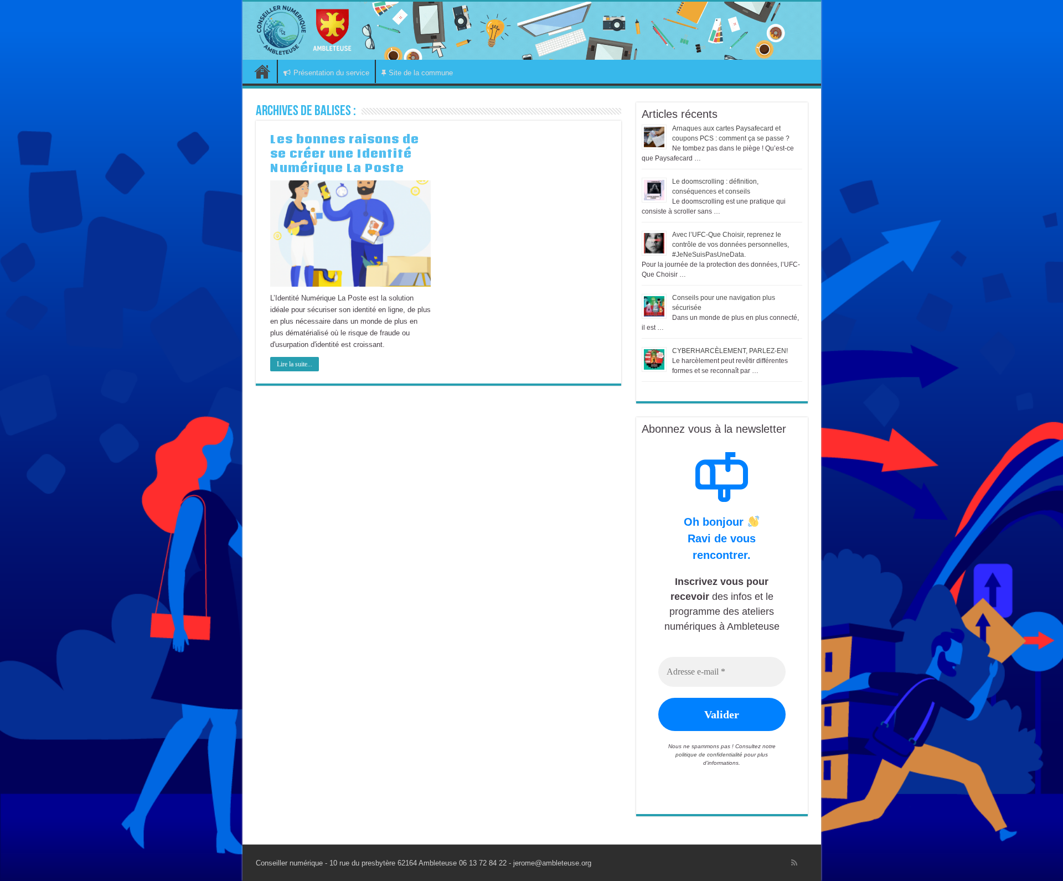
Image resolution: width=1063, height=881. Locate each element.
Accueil (262, 71)
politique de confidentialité (708, 755)
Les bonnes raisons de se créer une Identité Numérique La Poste (344, 153)
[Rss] (794, 862)
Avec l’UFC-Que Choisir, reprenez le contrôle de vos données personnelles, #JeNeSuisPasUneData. (730, 244)
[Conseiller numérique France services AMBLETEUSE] (531, 31)
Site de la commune (421, 73)
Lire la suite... (294, 364)
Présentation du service (331, 73)
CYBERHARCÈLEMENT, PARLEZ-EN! (730, 351)
